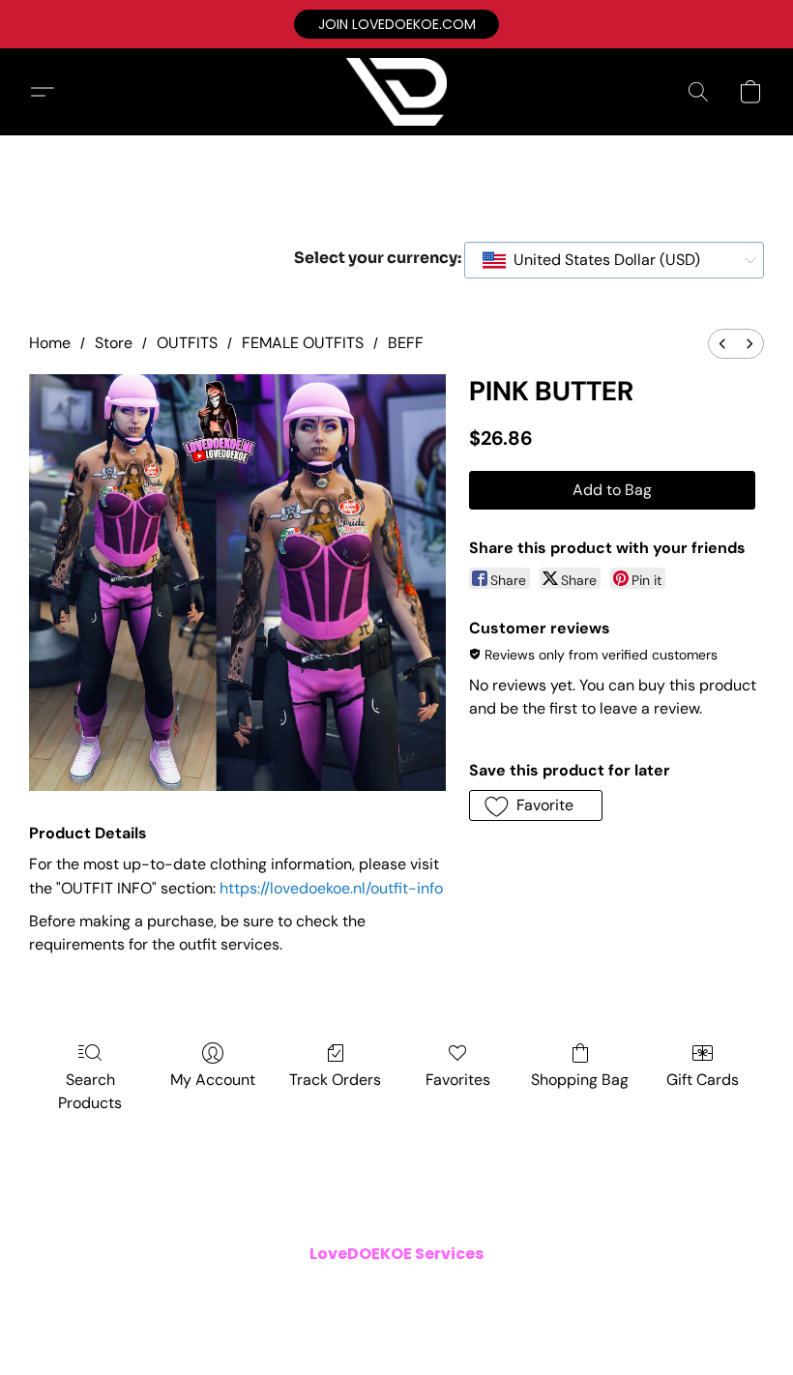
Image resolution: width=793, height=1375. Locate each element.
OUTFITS (187, 343)
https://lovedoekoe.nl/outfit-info (331, 888)
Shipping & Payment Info (382, 1292)
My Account (212, 1079)
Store (113, 343)
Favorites (458, 1079)
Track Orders (335, 1079)
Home (50, 343)
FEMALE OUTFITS (303, 343)
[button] (396, 24)
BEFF (406, 343)
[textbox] (601, 260)
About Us (595, 1292)
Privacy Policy (251, 1292)
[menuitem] (722, 344)
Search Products (90, 1091)
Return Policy (512, 1292)
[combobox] (614, 260)
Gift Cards (702, 1079)
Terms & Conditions (133, 1292)
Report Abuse (679, 1292)
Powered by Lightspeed (396, 1322)
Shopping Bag (580, 1079)
